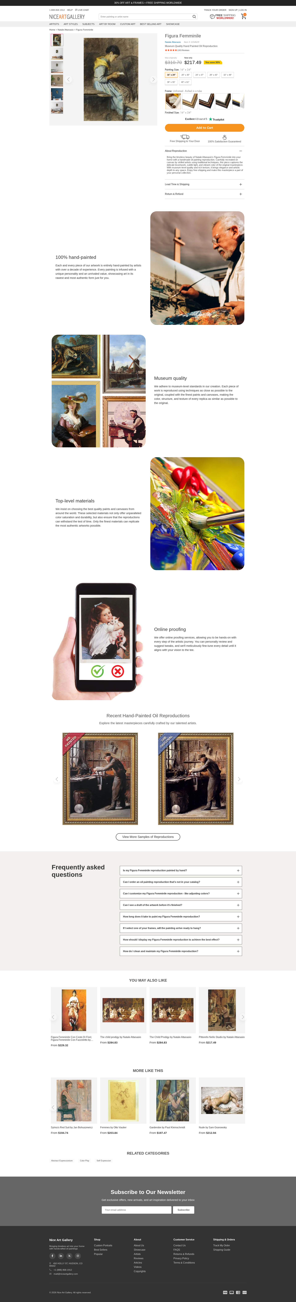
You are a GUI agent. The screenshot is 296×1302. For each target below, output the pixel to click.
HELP (70, 10)
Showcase (173, 24)
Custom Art (127, 24)
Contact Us (179, 1245)
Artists (54, 24)
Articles (138, 1262)
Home (52, 29)
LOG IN (243, 10)
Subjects (88, 24)
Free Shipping (224, 17)
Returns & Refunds (183, 1254)
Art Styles (71, 24)
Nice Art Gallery (72, 16)
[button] (68, 79)
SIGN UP (233, 10)
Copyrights (140, 1271)
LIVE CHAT (83, 10)
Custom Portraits (103, 1245)
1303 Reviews (183, 50)
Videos (138, 1267)
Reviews (138, 1258)
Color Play (84, 1161)
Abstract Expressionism (62, 1161)
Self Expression (104, 1161)
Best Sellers (100, 1249)
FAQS (176, 1249)
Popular (98, 1254)
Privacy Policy (181, 1258)
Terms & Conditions (184, 1262)
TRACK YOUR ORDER (215, 10)
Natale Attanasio (66, 29)
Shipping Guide (221, 1249)
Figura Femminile (84, 29)
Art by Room (107, 24)
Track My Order (221, 1245)
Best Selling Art (150, 24)
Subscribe (184, 1210)
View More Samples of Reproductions (148, 837)
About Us (139, 1245)
